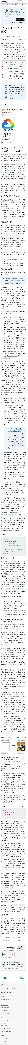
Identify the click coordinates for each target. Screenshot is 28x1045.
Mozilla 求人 (4, 1005)
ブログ (3, 1002)
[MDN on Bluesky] (5, 992)
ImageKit (3, 514)
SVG (2, 287)
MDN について (5, 999)
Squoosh (3, 358)
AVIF (5, 452)
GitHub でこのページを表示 (9, 966)
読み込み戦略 (6, 222)
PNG (23, 296)
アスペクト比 (6, 788)
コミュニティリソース (7, 1023)
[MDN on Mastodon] (10, 992)
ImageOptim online (12, 356)
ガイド (3, 1044)
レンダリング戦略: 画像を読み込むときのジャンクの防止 (13, 663)
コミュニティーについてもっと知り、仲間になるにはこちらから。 (14, 14)
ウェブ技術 (4, 1038)
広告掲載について (6, 1007)
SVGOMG (11, 354)
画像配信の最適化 (6, 112)
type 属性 (16, 490)
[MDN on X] (7, 992)
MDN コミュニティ (6, 1020)
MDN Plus (4, 1010)
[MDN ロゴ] (4, 985)
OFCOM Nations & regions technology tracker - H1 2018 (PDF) (12, 174)
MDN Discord (5, 1028)
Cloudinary (4, 512)
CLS (2, 773)
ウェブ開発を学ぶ (6, 1041)
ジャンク (7, 764)
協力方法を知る (6, 957)
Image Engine (13, 512)
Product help (4, 1013)
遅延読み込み (21, 227)
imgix (10, 514)
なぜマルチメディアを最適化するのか (12, 110)
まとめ (4, 114)
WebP (5, 405)
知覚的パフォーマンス (17, 202)
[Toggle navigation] (25, 1)
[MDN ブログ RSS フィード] (13, 992)
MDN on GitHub (5, 1031)
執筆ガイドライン (6, 1025)
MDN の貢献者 (14, 962)
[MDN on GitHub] (2, 992)
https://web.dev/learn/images (13, 96)
